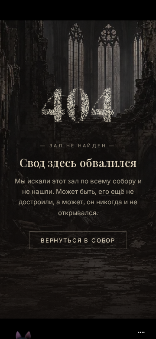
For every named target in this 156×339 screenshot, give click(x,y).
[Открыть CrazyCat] (23, 318)
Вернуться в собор (78, 240)
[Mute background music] (141, 329)
